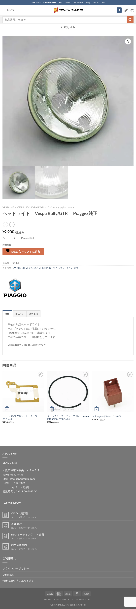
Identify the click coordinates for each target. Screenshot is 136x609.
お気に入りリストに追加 (25, 251)
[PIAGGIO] (14, 287)
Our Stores (78, 2)
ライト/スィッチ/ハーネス (60, 207)
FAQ (104, 2)
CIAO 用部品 (19, 513)
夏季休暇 (16, 523)
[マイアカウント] (119, 10)
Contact (96, 2)
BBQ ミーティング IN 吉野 (27, 534)
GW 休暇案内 (19, 545)
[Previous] (2, 402)
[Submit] (130, 19)
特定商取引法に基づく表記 (18, 580)
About (68, 2)
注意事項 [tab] (33, 314)
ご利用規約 (8, 574)
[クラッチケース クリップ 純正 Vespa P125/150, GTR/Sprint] (68, 391)
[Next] (133, 402)
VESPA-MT (8, 207)
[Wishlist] (126, 10)
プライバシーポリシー (15, 568)
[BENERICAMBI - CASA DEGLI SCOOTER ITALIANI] (68, 10)
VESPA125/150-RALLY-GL (30, 207)
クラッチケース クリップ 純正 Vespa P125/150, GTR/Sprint (68, 417)
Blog (88, 2)
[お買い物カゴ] (132, 10)
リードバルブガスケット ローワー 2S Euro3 (22, 417)
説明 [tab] (7, 314)
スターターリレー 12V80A (107, 416)
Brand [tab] (19, 314)
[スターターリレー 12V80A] (113, 391)
